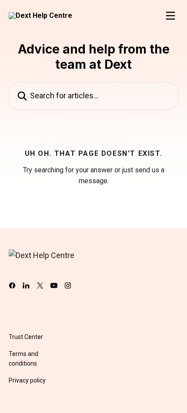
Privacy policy (27, 380)
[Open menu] (170, 15)
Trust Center (26, 336)
